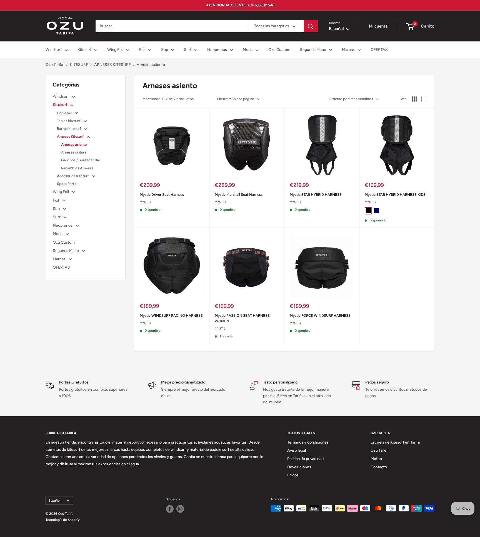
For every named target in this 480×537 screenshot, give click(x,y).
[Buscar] (311, 26)
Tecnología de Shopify (62, 520)
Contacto (379, 467)
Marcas (348, 49)
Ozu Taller (379, 450)
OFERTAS (379, 49)
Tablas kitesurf (69, 121)
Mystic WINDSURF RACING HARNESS (171, 315)
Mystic (145, 202)
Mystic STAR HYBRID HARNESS (316, 194)
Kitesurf (84, 49)
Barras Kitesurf (69, 129)
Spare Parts (66, 184)
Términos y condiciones (308, 442)
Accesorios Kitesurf (73, 176)
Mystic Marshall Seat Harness (238, 194)
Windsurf (54, 49)
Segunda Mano (313, 49)
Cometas (64, 113)
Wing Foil (115, 49)
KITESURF (79, 64)
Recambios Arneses (77, 168)
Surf (187, 49)
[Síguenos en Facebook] (170, 509)
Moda (247, 49)
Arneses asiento (151, 64)
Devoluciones (299, 467)
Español (55, 501)
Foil (142, 49)
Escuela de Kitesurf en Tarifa (395, 442)
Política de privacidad (305, 458)
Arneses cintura (73, 152)
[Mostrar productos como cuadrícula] (414, 99)
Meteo (376, 458)
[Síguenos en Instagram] (180, 509)
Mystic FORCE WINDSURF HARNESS (320, 315)
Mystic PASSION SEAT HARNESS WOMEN (242, 318)
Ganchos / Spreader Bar (80, 160)
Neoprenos (217, 49)
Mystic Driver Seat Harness (162, 194)
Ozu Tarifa (54, 64)
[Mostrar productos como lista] (423, 99)
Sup (164, 49)
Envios (293, 475)
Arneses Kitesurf (70, 136)
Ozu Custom (279, 49)
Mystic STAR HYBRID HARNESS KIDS (395, 194)
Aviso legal (296, 450)
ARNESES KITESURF (112, 64)
